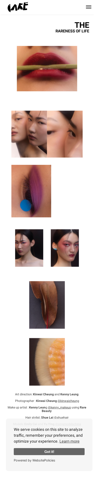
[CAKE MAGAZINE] (18, 7)
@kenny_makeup (59, 407)
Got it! (49, 452)
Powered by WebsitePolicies (34, 460)
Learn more (69, 441)
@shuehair (61, 417)
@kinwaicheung (68, 401)
